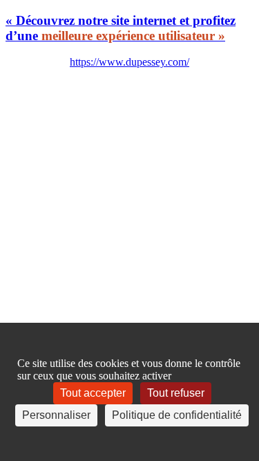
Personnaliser (56, 415)
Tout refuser (175, 393)
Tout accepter (93, 393)
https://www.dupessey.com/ (129, 62)
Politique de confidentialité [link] (177, 415)
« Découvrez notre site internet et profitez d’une (121, 28)
